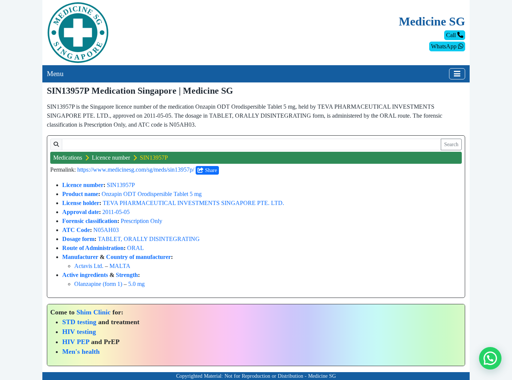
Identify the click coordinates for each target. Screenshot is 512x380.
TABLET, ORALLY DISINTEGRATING (149, 239)
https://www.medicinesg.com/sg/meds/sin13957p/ (135, 169)
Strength (127, 275)
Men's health (81, 351)
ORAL (135, 248)
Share (210, 170)
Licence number (111, 157)
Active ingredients (85, 275)
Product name (80, 194)
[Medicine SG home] (78, 32)
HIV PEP (75, 342)
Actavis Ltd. (88, 266)
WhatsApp (444, 46)
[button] (490, 358)
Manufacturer (80, 257)
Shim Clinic (93, 312)
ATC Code (76, 230)
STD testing (79, 322)
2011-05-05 (116, 212)
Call (451, 35)
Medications (67, 157)
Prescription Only (141, 221)
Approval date (80, 212)
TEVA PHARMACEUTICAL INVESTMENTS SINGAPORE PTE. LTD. (193, 203)
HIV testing (79, 331)
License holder (80, 203)
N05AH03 (106, 230)
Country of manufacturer (138, 257)
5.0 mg (136, 284)
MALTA (119, 266)
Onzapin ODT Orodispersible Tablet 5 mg (152, 194)
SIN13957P (121, 185)
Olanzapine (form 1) (98, 284)
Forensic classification (89, 221)
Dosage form (78, 239)
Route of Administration (93, 248)
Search (451, 144)
